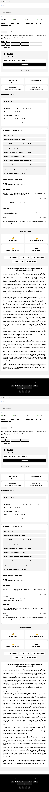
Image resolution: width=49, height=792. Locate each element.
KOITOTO (5, 10)
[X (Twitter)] (26, 391)
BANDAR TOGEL (13, 10)
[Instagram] (23, 391)
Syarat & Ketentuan (24, 382)
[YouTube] (29, 391)
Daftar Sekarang (24, 67)
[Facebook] (20, 391)
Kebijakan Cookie (32, 382)
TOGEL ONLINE (23, 10)
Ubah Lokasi (24, 60)
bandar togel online (20, 330)
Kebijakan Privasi (16, 382)
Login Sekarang (24, 64)
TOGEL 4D (32, 10)
